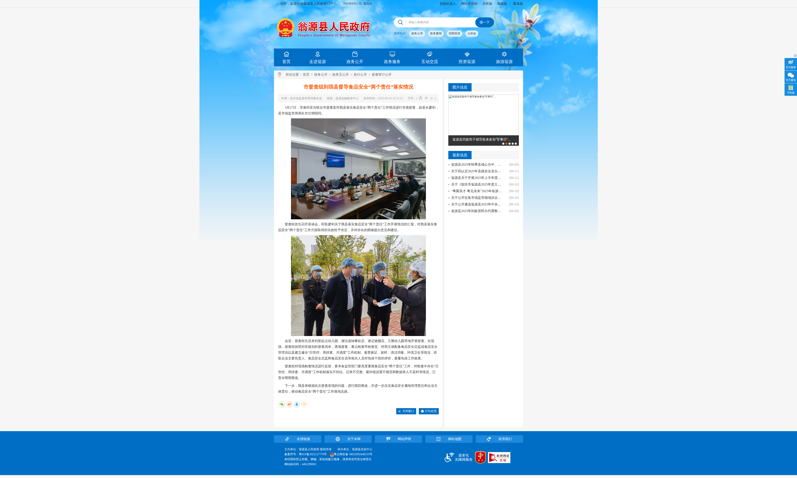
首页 (286, 61)
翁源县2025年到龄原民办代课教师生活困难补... (477, 211)
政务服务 (392, 61)
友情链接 (303, 439)
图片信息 (459, 87)
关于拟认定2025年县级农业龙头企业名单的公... (477, 171)
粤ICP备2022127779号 (313, 454)
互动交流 (429, 61)
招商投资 (454, 33)
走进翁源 (317, 61)
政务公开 (417, 33)
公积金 (471, 33)
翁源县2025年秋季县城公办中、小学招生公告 (477, 164)
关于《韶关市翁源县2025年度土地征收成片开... (477, 184)
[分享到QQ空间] (304, 404)
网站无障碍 (469, 3)
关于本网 (354, 439)
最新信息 (459, 155)
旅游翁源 (504, 61)
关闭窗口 (408, 411)
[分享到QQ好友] (297, 404)
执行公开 (360, 74)
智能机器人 (448, 3)
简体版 (502, 3)
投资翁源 (467, 61)
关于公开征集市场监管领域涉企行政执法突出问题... (477, 197)
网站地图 (454, 439)
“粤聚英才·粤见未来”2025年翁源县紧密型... (477, 191)
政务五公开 (340, 74)
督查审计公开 (382, 74)
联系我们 (505, 439)
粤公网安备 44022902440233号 (353, 454)
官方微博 (791, 67)
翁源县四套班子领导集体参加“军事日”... (481, 139)
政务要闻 (436, 33)
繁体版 (518, 3)
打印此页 (431, 411)
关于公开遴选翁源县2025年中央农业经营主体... (477, 204)
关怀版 (487, 3)
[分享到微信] (282, 404)
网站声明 (404, 439)
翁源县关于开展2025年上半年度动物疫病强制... (477, 178)
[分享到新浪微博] (289, 404)
